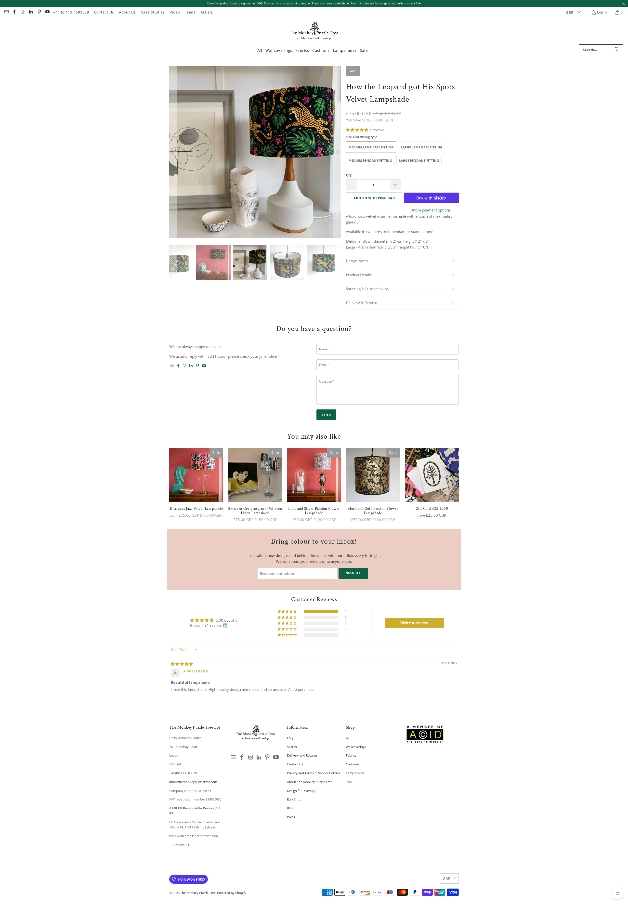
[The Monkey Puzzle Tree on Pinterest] (39, 12)
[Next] (337, 152)
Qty (349, 175)
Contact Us (104, 12)
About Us (127, 12)
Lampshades (355, 773)
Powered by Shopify (231, 893)
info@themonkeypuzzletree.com (193, 782)
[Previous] (173, 152)
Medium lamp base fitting (371, 147)
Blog (290, 808)
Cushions (352, 764)
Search (292, 747)
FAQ (290, 738)
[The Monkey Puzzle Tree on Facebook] (14, 12)
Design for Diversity (301, 790)
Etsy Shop (294, 799)
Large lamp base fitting (421, 147)
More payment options (431, 210)
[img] (182, 663)
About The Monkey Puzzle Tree (309, 782)
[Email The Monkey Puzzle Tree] (6, 12)
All (347, 738)
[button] (357, 129)
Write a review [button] (414, 623)
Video (175, 12)
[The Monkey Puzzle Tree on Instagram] (22, 12)
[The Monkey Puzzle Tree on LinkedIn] (30, 12)
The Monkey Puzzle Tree (198, 893)
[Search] (617, 49)
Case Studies (153, 12)
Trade (190, 12)
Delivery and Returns (302, 755)
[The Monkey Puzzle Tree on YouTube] (47, 12)
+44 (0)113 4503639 (71, 12)
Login (602, 12)
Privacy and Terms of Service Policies (313, 773)
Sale (349, 782)
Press (291, 817)
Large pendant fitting (419, 160)
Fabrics (351, 755)
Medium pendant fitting (370, 160)
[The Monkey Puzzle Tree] (314, 32)
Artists (207, 12)
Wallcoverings (356, 747)
